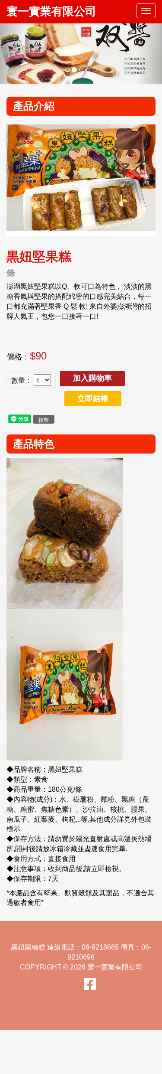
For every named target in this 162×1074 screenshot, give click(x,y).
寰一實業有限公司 (51, 11)
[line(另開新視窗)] (19, 418)
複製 (43, 419)
